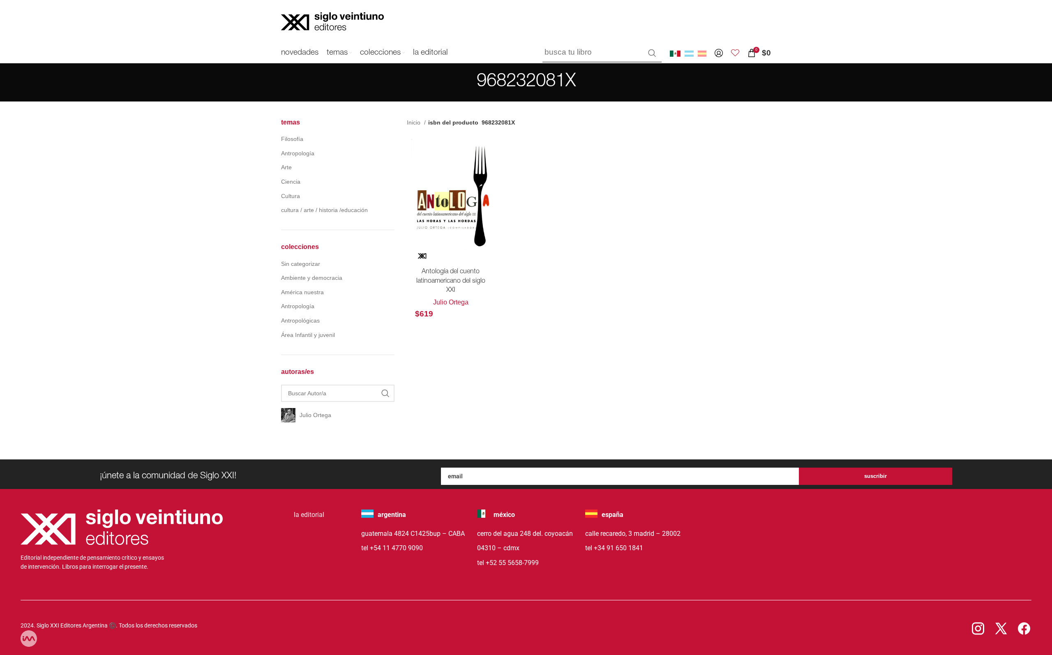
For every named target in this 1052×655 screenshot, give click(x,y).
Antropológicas (300, 320)
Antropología (297, 153)
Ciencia (290, 181)
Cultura (290, 196)
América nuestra (302, 292)
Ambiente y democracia (311, 277)
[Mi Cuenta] (719, 53)
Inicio (414, 122)
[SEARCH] (652, 53)
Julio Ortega (450, 302)
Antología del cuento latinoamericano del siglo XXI (450, 281)
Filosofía (292, 139)
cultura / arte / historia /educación (324, 210)
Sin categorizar (300, 264)
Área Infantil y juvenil (308, 335)
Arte (286, 167)
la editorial (309, 515)
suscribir (875, 476)
